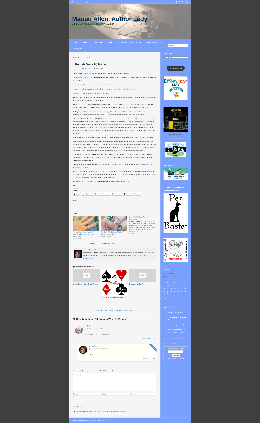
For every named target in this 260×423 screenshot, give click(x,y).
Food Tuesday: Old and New (177, 325)
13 (178, 285)
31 (168, 294)
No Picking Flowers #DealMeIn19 (113, 297)
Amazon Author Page (176, 68)
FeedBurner (180, 358)
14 (182, 285)
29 (185, 291)
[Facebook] (176, 2)
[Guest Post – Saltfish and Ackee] (86, 281)
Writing (92, 244)
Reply (153, 338)
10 (168, 285)
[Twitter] (179, 2)
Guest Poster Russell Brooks (104, 310)
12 (175, 285)
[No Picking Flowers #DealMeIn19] (114, 282)
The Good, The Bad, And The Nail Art (113, 232)
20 (178, 288)
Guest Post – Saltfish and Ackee (85, 284)
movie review (105, 244)
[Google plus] (183, 2)
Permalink (146, 338)
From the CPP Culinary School (124, 310)
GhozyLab (106, 420)
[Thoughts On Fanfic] (142, 281)
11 (171, 285)
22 (185, 288)
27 (178, 291)
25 (171, 291)
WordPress (93, 420)
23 (164, 291)
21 (182, 288)
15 (185, 285)
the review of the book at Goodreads (122, 89)
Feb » (170, 299)
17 (168, 288)
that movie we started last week (105, 85)
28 (182, 291)
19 (175, 288)
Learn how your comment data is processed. (112, 411)
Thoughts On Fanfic (136, 284)
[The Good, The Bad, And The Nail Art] (114, 223)
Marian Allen (98, 68)
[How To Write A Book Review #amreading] (143, 225)
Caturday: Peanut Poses (175, 312)
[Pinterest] (187, 2)
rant (112, 244)
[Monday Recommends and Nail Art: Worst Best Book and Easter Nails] (86, 223)
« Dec (165, 299)
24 (168, 291)
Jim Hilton (88, 326)
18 (171, 288)
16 (164, 288)
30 (164, 294)
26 (175, 291)
